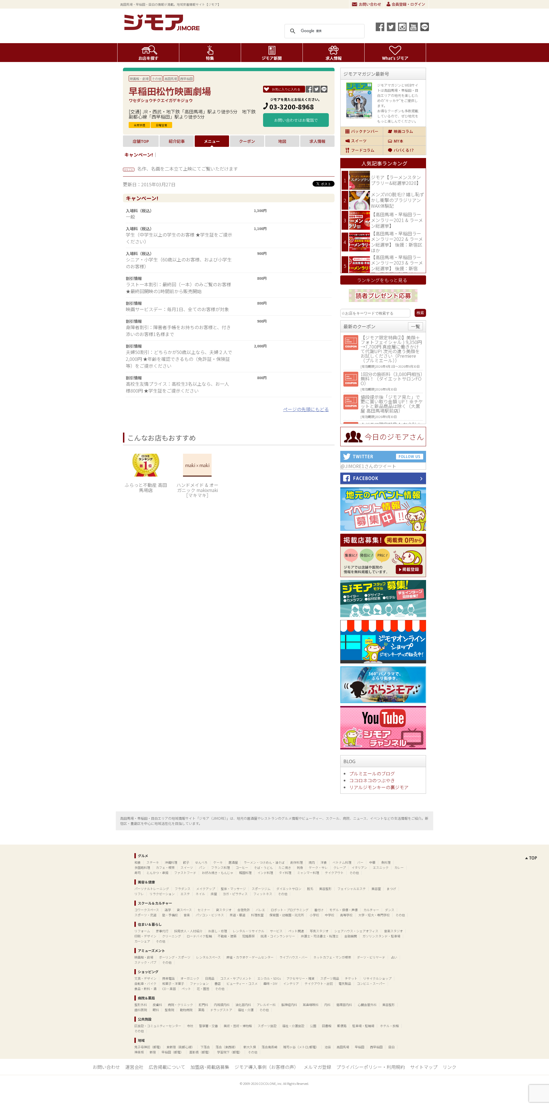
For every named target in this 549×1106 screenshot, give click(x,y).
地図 (282, 141)
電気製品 (345, 983)
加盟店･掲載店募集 (209, 1066)
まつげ (391, 888)
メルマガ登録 (317, 1066)
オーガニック (189, 978)
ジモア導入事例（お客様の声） (266, 1066)
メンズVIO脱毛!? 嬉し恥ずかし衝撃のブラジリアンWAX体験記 (397, 200)
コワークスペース (146, 909)
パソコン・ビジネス (210, 915)
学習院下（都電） (229, 1052)
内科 (327, 1004)
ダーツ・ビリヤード (371, 957)
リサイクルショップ (377, 978)
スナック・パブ (145, 962)
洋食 (324, 862)
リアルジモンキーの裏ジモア (379, 787)
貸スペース (184, 909)
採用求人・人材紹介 (188, 931)
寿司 (137, 872)
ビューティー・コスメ (242, 983)
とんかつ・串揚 (157, 872)
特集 (210, 52)
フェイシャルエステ (351, 888)
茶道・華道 (237, 915)
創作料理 (296, 862)
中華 (372, 862)
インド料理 (265, 872)
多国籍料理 (142, 867)
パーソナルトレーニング (151, 888)
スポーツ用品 (329, 978)
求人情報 (333, 52)
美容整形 (325, 888)
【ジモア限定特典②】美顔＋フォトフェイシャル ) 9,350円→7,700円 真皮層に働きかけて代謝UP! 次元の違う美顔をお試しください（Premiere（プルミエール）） (391, 349)
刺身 (300, 867)
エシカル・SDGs (269, 978)
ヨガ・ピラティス (235, 893)
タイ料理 (285, 872)
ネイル (200, 893)
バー (360, 862)
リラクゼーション (162, 893)
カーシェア (142, 941)
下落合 (205, 1047)
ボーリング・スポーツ (174, 957)
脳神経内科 (289, 1004)
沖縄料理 (171, 862)
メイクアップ (205, 888)
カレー (399, 867)
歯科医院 (140, 1009)
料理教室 (257, 915)
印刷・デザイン (145, 936)
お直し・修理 (217, 931)
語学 (168, 909)
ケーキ (218, 862)
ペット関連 (296, 931)
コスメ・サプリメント (236, 978)
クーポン (247, 141)
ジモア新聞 (272, 52)
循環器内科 (344, 1004)
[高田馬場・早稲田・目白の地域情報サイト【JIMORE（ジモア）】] (163, 28)
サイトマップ (423, 1066)
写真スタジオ (319, 931)
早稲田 (359, 1047)
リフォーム (142, 931)
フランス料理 (220, 867)
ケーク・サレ (318, 867)
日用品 (209, 978)
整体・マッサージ (233, 888)
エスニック (381, 867)
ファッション (199, 983)
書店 (217, 983)
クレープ (339, 867)
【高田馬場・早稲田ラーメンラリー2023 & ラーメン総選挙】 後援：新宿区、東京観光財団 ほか (397, 265)
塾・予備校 (170, 915)
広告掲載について (167, 1066)
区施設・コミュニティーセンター (157, 1025)
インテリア (291, 983)
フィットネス (262, 893)
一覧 (415, 326)
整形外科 (140, 1004)
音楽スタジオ (393, 931)
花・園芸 (203, 988)
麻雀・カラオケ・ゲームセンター (250, 957)
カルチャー (371, 909)
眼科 (156, 1009)
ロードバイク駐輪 (199, 936)
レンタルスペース (208, 957)
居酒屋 (233, 862)
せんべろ (201, 862)
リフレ (139, 893)
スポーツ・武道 (145, 915)
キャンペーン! (138, 154)
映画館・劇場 (139, 78)
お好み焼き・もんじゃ (217, 872)
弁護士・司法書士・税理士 (320, 936)
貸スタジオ (224, 909)
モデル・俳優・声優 (343, 909)
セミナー (204, 909)
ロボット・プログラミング (290, 909)
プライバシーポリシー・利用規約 (370, 1066)
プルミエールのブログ (372, 773)
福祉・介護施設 (293, 1025)
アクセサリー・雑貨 (301, 978)
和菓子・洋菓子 (173, 983)
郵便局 (342, 1025)
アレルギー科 (266, 1004)
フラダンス (182, 888)
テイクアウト (334, 872)
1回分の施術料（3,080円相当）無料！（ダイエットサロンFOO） (392, 379)
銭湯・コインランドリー (277, 936)
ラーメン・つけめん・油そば (264, 862)
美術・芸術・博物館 (238, 1025)
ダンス (389, 909)
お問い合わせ (366, 4)
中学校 (329, 915)
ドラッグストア (221, 1009)
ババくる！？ (404, 150)
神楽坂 (139, 1052)
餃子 (186, 862)
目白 (391, 1047)
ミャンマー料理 (308, 872)
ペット (186, 988)
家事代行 (162, 931)
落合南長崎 (269, 1047)
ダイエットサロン (288, 888)
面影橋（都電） (200, 1052)
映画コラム (404, 131)
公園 (313, 1025)
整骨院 (169, 1009)
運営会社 (134, 1066)
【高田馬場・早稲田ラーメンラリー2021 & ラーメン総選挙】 (397, 220)
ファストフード (185, 872)
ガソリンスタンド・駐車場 (381, 936)
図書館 (326, 1025)
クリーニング (171, 936)
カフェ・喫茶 (165, 867)
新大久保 (249, 1047)
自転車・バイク (145, 983)
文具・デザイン (145, 978)
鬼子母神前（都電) (147, 1047)
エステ (185, 893)
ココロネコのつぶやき (372, 780)
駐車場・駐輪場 (363, 1025)
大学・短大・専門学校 (374, 915)
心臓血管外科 (367, 1004)
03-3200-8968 (291, 106)
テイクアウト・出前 (319, 983)
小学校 (314, 915)
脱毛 (310, 888)
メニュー (212, 141)
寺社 (190, 1025)
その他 (156, 78)
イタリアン (359, 867)
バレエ (260, 909)
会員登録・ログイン (406, 4)
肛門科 (203, 1004)
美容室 (376, 888)
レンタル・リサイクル (248, 931)
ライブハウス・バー (293, 957)
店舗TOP (141, 141)
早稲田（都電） (173, 1052)
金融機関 (350, 936)
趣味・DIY (270, 983)
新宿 (153, 1052)
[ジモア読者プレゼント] (383, 302)
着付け (319, 909)
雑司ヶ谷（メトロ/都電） (301, 1047)
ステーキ (152, 862)
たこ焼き (285, 867)
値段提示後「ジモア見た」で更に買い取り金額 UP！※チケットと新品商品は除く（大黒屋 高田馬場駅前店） (392, 403)
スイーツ (362, 140)
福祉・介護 (246, 1009)
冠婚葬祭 (248, 936)
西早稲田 (186, 78)
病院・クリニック (180, 1004)
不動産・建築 (227, 936)
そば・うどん (263, 867)
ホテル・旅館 (389, 1025)
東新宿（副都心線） (180, 1047)
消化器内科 (243, 1004)
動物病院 (186, 1009)
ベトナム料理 (342, 862)
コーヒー (242, 867)
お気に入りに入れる (286, 89)
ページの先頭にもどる (306, 409)
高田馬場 (170, 78)
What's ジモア (395, 52)
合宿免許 (243, 909)
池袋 (328, 1047)
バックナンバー (362, 131)
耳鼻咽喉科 (311, 1004)
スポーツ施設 (267, 1025)
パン (202, 867)
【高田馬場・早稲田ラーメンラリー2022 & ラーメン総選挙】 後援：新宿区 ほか (397, 242)
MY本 (404, 140)
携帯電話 (168, 978)
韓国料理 (245, 872)
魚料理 (386, 862)
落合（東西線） (227, 1047)
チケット (351, 978)
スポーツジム (261, 888)
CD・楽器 (169, 988)
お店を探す (148, 52)
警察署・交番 (208, 1025)
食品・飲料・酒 (145, 988)
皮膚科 (157, 1004)
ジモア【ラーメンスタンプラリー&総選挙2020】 (396, 180)
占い (394, 957)
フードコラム (362, 150)
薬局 (201, 1009)
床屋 (214, 893)
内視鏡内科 (222, 1004)
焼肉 (312, 862)
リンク (449, 1066)
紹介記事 (177, 141)
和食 (137, 862)
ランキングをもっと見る (382, 280)
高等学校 (346, 915)
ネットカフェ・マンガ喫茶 (332, 957)
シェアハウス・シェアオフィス (356, 931)
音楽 (187, 915)
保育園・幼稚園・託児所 (286, 915)
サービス (276, 931)
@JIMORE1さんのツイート (368, 466)
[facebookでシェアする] (380, 27)
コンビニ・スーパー (371, 983)
